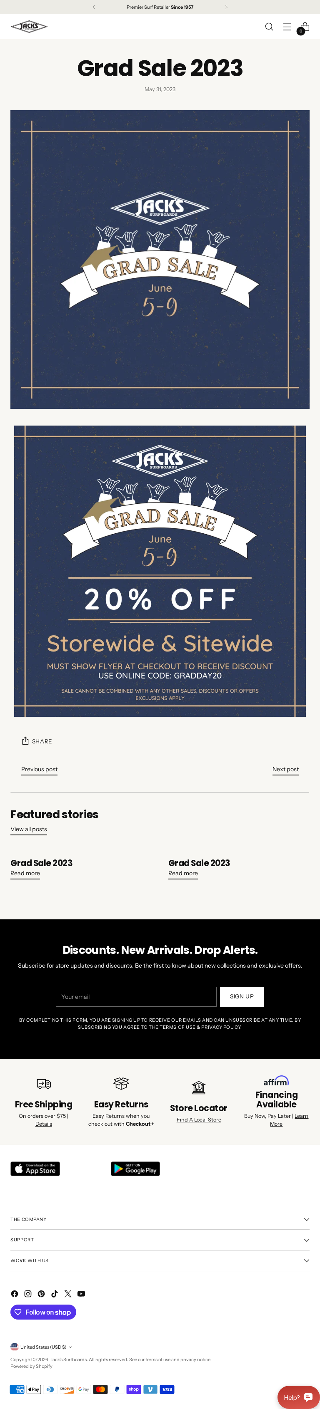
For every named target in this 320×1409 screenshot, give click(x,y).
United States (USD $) (43, 1347)
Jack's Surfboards (68, 1359)
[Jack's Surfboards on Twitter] (69, 1295)
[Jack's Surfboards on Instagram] (29, 1295)
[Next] (226, 7)
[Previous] (94, 7)
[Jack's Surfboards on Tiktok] (55, 1295)
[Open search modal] (269, 26)
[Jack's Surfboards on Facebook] (15, 1295)
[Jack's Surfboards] (29, 26)
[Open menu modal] (287, 26)
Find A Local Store (199, 1120)
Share (42, 741)
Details (43, 1124)
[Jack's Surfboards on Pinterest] (42, 1295)
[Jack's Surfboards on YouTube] (82, 1295)
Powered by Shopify (31, 1366)
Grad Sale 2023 (41, 863)
